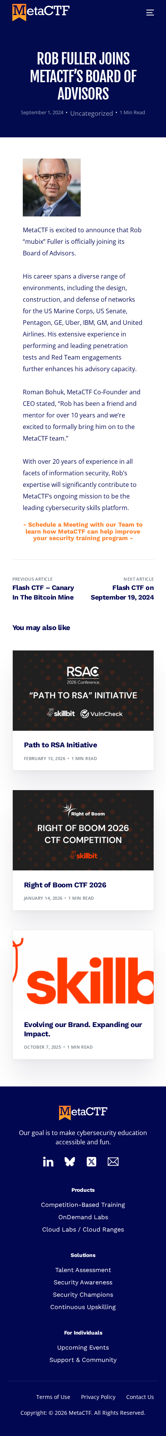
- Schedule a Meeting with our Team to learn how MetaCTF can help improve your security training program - (83, 531)
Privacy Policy (98, 1397)
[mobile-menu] (145, 12)
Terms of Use (53, 1397)
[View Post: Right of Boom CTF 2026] (83, 830)
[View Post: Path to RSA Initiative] (83, 690)
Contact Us (140, 1397)
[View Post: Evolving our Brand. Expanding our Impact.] (83, 970)
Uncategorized (91, 113)
